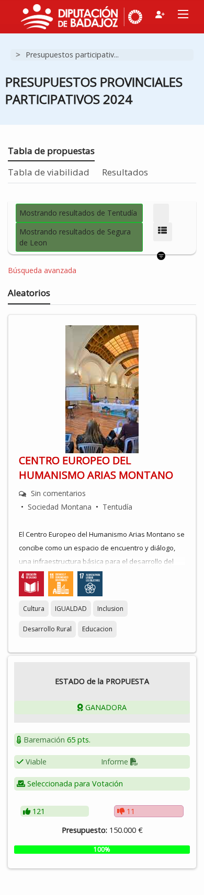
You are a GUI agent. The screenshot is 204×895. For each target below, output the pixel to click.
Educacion (97, 629)
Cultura (33, 608)
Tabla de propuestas (51, 151)
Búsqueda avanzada (42, 270)
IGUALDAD (71, 608)
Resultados (125, 172)
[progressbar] (102, 849)
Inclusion (110, 608)
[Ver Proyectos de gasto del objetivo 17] (90, 583)
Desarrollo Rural (47, 629)
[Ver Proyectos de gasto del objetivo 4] (31, 583)
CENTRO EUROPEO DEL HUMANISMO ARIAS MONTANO (96, 467)
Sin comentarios (58, 493)
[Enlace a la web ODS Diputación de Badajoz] (133, 15)
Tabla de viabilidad (48, 172)
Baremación (44, 740)
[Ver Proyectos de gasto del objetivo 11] (60, 583)
